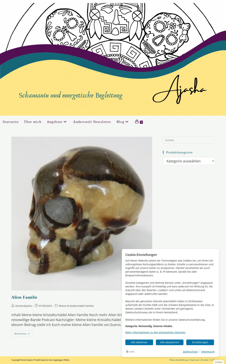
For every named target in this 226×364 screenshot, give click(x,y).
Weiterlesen (23, 334)
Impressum (194, 360)
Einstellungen (200, 342)
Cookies (218, 362)
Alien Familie (24, 297)
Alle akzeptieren (169, 342)
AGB (212, 360)
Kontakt (204, 360)
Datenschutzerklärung (179, 360)
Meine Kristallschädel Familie (76, 305)
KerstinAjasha (23, 305)
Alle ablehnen (139, 342)
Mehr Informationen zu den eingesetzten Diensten (155, 332)
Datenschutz (190, 351)
